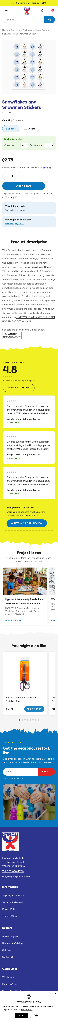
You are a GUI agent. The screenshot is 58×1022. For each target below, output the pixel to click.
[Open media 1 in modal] (29, 67)
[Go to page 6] (33, 720)
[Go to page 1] (19, 720)
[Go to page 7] (35, 720)
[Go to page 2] (22, 720)
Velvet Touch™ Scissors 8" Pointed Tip (21, 699)
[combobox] (23, 19)
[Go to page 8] (38, 720)
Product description (29, 241)
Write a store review (27, 523)
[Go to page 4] (27, 720)
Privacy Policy (27, 1009)
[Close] (55, 993)
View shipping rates (14, 223)
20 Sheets (29, 128)
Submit (46, 771)
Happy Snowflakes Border (37, 267)
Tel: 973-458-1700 (13, 871)
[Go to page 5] (30, 720)
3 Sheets (11, 128)
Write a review (19, 387)
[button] (6, 11)
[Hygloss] (10, 850)
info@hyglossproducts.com (16, 876)
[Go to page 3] (25, 720)
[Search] (49, 19)
